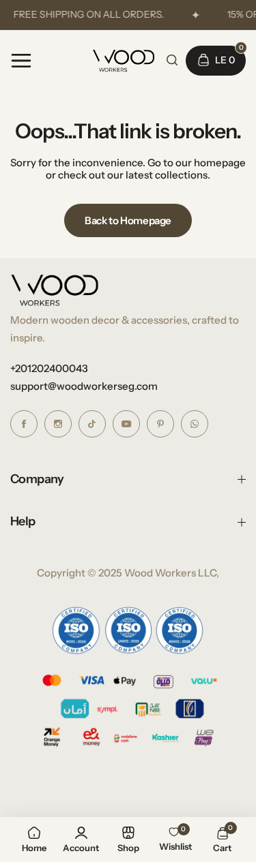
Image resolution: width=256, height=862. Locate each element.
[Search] (172, 60)
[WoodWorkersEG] (123, 61)
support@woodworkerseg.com (84, 386)
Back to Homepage (128, 220)
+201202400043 (49, 368)
